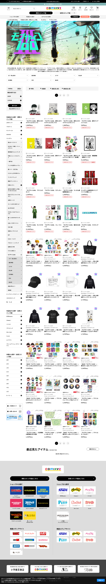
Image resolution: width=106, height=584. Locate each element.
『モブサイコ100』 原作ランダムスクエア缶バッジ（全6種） (71, 156)
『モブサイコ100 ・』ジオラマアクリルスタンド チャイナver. (53, 365)
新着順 (44, 89)
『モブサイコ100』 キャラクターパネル (34, 225)
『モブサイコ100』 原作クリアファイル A (89, 121)
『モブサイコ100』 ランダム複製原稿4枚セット (71, 191)
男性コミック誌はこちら (30, 478)
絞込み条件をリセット (14, 108)
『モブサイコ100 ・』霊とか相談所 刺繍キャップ (34, 296)
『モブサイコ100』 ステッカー (53, 190)
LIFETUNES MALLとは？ (53, 1)
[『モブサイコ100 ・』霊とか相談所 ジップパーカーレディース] (34, 315)
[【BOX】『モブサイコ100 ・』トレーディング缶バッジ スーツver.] (71, 384)
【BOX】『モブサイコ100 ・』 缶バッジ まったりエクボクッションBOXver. (71, 262)
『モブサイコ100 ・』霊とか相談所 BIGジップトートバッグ (89, 262)
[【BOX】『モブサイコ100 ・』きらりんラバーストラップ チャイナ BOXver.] (34, 384)
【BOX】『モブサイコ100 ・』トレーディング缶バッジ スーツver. (71, 399)
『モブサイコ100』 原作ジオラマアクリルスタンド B (53, 121)
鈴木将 (56, 80)
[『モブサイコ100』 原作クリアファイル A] (89, 108)
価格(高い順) (67, 89)
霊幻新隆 (34, 75)
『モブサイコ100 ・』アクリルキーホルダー (89, 399)
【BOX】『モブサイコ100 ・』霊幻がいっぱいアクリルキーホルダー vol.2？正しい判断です (89, 365)
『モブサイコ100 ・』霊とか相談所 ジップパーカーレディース (34, 331)
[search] (34, 8)
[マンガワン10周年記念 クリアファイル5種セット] (89, 178)
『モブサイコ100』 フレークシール (53, 225)
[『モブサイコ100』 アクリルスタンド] (34, 178)
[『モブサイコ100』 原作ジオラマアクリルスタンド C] (71, 108)
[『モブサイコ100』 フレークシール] (53, 212)
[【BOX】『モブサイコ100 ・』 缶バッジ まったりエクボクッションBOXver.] (71, 247)
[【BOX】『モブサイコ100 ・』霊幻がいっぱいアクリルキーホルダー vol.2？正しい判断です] (89, 350)
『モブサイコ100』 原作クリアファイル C (53, 156)
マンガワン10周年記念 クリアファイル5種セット (89, 191)
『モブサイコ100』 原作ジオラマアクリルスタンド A (34, 121)
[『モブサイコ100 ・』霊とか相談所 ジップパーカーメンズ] (89, 281)
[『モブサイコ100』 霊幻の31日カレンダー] (71, 212)
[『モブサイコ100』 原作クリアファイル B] (34, 143)
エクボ (56, 75)
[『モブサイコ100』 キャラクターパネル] (34, 212)
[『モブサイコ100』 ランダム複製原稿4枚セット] (71, 178)
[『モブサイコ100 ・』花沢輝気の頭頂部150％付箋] (34, 418)
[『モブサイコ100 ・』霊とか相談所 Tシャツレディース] (71, 315)
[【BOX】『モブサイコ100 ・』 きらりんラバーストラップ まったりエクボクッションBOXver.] (53, 247)
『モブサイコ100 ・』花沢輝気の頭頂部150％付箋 (34, 433)
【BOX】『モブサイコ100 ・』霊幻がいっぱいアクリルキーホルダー (71, 434)
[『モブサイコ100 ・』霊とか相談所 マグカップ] (71, 281)
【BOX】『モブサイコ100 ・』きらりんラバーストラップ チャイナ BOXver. (34, 399)
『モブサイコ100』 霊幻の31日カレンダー (71, 225)
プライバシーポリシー (14, 582)
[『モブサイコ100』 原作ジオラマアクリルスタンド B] (53, 108)
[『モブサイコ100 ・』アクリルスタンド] (53, 384)
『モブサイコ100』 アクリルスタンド (34, 191)
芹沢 (33, 80)
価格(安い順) (55, 89)
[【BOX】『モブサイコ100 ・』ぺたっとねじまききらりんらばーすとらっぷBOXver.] (34, 350)
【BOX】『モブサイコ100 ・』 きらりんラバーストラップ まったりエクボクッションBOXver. (52, 263)
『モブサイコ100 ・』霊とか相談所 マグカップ (71, 296)
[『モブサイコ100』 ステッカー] (53, 178)
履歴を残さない (92, 449)
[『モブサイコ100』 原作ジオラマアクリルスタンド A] (34, 108)
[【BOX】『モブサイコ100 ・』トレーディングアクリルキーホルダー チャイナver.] (71, 350)
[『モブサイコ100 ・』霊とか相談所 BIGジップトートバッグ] (89, 247)
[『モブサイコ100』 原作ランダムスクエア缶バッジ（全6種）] (71, 143)
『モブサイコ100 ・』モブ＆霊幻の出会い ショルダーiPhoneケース (89, 331)
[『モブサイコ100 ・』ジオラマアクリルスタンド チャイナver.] (53, 350)
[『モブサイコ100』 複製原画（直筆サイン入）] (89, 143)
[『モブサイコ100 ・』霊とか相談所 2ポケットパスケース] (53, 281)
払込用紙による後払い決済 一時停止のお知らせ (65, 4)
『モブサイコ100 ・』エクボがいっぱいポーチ (53, 433)
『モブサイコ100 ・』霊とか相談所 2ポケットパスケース (53, 296)
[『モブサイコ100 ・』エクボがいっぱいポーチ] (53, 418)
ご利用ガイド (86, 1)
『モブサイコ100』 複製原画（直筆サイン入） (89, 156)
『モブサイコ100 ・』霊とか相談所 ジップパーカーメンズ (89, 296)
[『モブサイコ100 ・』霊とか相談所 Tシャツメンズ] (53, 315)
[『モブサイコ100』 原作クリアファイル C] (53, 143)
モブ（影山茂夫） (12, 75)
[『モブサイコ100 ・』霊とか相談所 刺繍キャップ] (34, 281)
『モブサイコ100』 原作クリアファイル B (34, 156)
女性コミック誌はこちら (76, 478)
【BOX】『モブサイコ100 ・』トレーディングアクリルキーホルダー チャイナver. (71, 365)
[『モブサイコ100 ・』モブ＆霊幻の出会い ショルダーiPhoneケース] (89, 315)
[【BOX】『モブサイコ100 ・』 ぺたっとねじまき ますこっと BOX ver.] (34, 247)
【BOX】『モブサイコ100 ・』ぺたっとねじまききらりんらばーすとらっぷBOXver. (34, 365)
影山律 (80, 75)
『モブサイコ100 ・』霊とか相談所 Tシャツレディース (71, 330)
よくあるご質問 (96, 1)
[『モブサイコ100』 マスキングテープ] (89, 212)
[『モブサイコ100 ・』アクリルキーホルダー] (89, 384)
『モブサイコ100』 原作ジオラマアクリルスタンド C (71, 121)
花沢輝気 (10, 80)
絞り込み (14, 105)
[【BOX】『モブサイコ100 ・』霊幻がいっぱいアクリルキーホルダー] (71, 418)
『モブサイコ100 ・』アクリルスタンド (52, 399)
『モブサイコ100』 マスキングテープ (89, 225)
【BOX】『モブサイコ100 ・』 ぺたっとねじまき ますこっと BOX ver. (34, 262)
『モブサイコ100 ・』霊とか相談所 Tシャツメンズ (53, 330)
